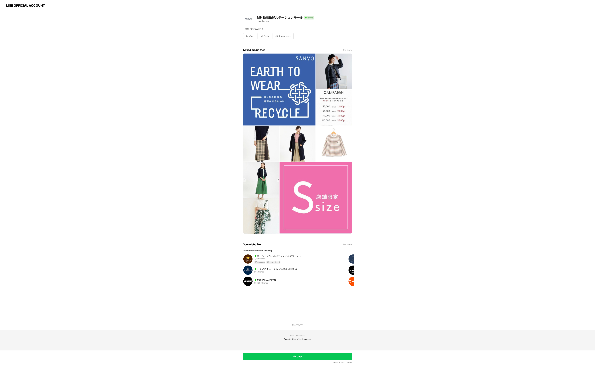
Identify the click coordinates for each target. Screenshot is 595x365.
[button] (264, 36)
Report (287, 339)
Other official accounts (301, 339)
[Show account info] (309, 18)
